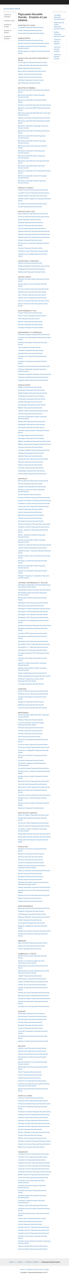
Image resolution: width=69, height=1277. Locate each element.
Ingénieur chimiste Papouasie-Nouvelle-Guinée (33, 1041)
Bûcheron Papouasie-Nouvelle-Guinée (30, 857)
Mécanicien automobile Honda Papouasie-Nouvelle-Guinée (31, 152)
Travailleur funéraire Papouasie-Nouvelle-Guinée (33, 527)
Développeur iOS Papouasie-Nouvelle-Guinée (33, 611)
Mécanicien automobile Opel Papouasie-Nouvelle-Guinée (34, 122)
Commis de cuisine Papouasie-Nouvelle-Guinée (33, 506)
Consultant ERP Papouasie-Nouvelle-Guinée (32, 633)
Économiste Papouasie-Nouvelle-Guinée (31, 33)
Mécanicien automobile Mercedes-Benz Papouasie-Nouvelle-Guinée (34, 114)
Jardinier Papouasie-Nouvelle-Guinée (30, 74)
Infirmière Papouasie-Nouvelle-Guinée (30, 414)
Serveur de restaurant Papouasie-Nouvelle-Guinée (34, 524)
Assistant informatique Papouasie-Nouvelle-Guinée (34, 625)
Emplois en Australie (7, 37)
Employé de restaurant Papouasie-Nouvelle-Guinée (34, 500)
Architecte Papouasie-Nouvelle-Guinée (30, 222)
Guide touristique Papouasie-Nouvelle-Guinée (32, 1249)
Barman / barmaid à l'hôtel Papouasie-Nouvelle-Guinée (33, 531)
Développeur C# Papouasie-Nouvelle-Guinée (32, 650)
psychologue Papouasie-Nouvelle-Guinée (31, 390)
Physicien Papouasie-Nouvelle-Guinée (30, 1028)
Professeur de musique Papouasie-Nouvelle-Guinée (32, 357)
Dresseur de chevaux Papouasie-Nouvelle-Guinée (34, 1144)
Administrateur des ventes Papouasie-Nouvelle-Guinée (33, 967)
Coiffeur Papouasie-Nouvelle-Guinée (30, 920)
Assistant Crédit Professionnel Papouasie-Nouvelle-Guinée (34, 200)
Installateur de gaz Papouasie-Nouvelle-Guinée (33, 251)
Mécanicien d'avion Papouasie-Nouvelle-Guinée (33, 781)
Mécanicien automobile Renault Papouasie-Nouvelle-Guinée (32, 137)
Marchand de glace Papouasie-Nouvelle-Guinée (33, 995)
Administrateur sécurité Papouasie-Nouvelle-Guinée (32, 1058)
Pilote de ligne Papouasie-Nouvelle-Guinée (32, 1218)
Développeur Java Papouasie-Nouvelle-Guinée (33, 641)
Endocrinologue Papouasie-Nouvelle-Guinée (32, 474)
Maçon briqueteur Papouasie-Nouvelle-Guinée (33, 214)
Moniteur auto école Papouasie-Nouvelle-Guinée (33, 1175)
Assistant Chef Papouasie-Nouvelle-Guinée (32, 487)
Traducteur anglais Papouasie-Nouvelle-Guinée (33, 377)
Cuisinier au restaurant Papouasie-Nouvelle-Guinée (34, 545)
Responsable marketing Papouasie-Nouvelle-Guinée (32, 819)
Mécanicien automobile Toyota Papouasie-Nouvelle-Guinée (31, 96)
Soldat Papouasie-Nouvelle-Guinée (29, 1078)
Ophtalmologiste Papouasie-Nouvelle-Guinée (32, 393)
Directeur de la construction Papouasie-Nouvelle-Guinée (33, 244)
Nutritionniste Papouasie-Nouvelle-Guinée (31, 421)
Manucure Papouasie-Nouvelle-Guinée (30, 462)
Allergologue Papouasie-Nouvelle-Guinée (31, 471)
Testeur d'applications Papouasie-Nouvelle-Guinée (34, 676)
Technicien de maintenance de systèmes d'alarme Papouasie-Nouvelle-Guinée (34, 1085)
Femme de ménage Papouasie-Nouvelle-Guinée (33, 768)
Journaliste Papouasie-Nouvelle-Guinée (31, 684)
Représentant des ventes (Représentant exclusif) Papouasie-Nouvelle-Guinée (33, 972)
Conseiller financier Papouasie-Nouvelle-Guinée (33, 193)
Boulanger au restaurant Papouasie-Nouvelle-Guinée (32, 562)
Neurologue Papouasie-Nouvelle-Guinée (31, 438)
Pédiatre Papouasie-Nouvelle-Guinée (30, 387)
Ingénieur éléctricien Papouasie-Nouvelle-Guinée (34, 231)
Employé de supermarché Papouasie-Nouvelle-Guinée (33, 1002)
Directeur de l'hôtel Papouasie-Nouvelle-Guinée (33, 823)
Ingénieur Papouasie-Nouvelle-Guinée (30, 225)
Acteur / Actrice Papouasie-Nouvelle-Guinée (32, 316)
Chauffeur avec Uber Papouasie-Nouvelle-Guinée (34, 1166)
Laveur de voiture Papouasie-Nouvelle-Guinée (33, 744)
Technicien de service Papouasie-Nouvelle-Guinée (34, 795)
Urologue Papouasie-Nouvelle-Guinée (30, 447)
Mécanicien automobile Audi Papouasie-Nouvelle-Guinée (34, 91)
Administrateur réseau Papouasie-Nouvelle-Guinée (34, 590)
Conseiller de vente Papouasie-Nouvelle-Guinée (33, 1006)
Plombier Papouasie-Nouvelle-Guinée (30, 731)
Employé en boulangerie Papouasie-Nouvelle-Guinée (33, 572)
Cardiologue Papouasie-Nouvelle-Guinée (31, 396)
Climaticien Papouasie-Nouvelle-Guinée (31, 760)
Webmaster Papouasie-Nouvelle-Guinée (31, 606)
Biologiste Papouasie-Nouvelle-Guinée (30, 1025)
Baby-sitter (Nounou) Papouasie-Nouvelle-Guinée (34, 908)
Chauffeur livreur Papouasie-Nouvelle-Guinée (32, 1157)
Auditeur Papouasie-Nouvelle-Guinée (30, 30)
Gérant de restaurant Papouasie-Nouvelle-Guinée (34, 826)
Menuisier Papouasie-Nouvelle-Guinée (30, 860)
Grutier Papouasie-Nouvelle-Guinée (29, 219)
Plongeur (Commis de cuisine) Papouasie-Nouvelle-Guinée (31, 491)
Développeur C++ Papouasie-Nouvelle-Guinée (33, 647)
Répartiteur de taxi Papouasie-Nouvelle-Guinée (33, 694)
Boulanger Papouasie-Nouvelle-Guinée (30, 876)
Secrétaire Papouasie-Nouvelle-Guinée (30, 40)
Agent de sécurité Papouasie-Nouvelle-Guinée (33, 1054)
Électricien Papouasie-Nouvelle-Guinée (30, 728)
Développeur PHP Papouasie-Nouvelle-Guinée (33, 617)
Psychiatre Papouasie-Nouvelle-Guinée (30, 468)
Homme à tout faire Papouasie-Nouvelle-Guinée (33, 289)
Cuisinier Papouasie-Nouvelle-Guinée (30, 484)
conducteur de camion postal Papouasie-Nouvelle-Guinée (34, 1209)
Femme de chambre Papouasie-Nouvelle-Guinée (33, 747)
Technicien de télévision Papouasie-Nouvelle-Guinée (32, 756)
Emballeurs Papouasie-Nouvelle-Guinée (31, 702)
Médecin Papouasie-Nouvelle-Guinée (30, 408)
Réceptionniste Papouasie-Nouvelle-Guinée (32, 292)
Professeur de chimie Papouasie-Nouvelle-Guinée (34, 366)
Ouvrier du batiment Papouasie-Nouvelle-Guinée (33, 217)
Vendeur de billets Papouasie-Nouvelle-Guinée (33, 982)
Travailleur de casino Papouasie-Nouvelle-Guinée (34, 503)
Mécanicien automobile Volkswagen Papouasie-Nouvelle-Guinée (33, 127)
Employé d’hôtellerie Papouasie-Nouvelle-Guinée (34, 497)
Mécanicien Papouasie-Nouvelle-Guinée (31, 854)
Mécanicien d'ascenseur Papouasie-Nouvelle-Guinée (32, 791)
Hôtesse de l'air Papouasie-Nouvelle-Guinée (32, 298)
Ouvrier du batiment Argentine (57, 41)
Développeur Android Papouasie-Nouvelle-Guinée (34, 609)
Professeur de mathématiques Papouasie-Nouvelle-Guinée (34, 338)
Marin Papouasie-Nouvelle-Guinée (29, 83)
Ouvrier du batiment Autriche (57, 57)
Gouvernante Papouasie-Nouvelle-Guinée (31, 946)
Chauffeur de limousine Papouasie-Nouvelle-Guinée (32, 1191)
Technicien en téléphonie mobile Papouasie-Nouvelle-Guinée (32, 764)
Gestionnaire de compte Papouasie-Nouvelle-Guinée (32, 957)
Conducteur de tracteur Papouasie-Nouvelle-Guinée (34, 1172)
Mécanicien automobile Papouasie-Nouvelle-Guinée (32, 101)
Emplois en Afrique (7, 31)
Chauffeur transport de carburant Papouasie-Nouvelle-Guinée (32, 1196)
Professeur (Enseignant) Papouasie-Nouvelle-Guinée (32, 343)
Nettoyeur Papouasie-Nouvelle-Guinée (30, 720)
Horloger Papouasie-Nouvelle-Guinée (30, 901)
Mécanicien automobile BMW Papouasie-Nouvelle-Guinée (34, 109)
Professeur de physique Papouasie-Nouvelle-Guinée (32, 362)
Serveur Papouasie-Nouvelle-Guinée (30, 512)
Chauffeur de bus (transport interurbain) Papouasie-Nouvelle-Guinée (34, 1242)
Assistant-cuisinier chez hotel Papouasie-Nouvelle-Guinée (34, 557)
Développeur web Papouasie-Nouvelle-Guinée (33, 603)
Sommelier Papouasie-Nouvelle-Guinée (30, 521)
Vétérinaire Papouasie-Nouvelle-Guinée (30, 80)
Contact (46, 1269)
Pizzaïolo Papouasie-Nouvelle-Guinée (30, 509)
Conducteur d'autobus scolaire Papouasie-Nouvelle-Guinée (31, 1201)
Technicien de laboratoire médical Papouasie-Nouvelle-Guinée (32, 418)
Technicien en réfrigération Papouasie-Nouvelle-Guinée (33, 751)
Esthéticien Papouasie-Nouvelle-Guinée (31, 911)
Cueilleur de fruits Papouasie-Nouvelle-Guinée (33, 65)
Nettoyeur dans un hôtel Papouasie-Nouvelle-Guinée (32, 799)
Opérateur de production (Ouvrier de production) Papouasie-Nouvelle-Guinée (33, 883)
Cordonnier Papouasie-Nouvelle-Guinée (31, 863)
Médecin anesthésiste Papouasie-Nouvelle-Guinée (34, 441)
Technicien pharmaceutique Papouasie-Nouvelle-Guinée (34, 431)
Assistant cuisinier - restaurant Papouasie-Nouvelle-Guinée (34, 552)
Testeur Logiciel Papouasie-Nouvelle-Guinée (32, 673)
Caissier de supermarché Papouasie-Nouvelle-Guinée (33, 989)
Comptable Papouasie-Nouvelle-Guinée (31, 27)
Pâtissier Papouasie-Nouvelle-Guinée (30, 518)
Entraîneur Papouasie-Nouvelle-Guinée (30, 1098)
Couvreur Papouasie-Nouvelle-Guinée (30, 248)
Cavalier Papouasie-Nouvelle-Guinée (30, 1135)
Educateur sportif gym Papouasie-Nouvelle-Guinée (34, 1141)
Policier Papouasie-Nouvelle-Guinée (29, 1072)
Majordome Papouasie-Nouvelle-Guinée (31, 515)
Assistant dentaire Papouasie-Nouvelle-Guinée (33, 459)
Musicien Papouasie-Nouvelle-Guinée (30, 322)
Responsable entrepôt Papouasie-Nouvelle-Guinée (34, 837)
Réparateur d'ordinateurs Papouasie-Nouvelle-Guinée (33, 629)
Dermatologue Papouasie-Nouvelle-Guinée (32, 405)
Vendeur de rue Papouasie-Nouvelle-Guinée (32, 985)
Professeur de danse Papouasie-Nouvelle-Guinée (34, 1123)
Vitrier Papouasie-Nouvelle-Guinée (29, 736)
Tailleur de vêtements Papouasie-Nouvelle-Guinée (34, 871)
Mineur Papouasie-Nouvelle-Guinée (29, 898)
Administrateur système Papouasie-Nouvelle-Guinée (32, 599)
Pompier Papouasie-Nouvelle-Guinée (30, 1075)
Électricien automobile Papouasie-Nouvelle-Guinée (34, 105)
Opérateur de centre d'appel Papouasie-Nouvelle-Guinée (34, 280)
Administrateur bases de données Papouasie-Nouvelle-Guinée (32, 594)
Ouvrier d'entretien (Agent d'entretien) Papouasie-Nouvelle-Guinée (33, 716)
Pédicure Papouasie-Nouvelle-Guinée (30, 465)
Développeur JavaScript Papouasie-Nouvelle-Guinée (32, 637)
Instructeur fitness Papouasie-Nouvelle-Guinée (33, 1101)
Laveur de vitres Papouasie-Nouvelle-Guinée (32, 784)
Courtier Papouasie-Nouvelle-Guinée (30, 207)
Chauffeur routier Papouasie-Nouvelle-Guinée (32, 1205)
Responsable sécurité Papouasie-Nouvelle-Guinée (34, 834)
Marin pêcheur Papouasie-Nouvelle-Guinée (32, 71)
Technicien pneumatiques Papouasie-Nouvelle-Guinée (33, 740)
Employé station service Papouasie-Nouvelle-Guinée (32, 285)
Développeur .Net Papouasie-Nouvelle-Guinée (33, 614)
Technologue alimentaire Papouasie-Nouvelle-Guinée (33, 1037)
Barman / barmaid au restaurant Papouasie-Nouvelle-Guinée (32, 536)
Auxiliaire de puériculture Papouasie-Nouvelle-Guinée (33, 935)
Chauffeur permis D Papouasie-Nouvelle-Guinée (33, 1230)
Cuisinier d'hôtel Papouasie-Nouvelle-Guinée (32, 548)
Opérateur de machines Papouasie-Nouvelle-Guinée (32, 850)
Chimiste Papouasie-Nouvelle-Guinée (30, 1022)
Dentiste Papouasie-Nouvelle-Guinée (30, 402)
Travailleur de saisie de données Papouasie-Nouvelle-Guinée (32, 47)
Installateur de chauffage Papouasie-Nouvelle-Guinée (33, 255)
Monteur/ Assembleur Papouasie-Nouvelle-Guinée (34, 887)
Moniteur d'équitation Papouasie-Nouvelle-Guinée (34, 1132)
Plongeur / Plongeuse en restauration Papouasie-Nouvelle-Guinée (33, 577)
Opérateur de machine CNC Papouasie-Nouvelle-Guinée (34, 891)
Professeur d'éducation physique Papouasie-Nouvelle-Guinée (32, 370)
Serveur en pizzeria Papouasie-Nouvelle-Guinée (33, 301)
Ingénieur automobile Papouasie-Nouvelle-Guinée (34, 118)
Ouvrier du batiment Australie (57, 49)
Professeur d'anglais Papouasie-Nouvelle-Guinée (34, 334)
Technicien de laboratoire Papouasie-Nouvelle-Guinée (33, 1032)
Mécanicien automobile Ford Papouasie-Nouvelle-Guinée (34, 132)
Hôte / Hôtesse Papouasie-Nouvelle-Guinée (32, 295)
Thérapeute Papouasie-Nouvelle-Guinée (31, 453)
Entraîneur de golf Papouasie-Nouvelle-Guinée (33, 1117)
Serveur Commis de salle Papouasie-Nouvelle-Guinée (33, 305)
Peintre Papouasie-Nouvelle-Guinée (29, 949)
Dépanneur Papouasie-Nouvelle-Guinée (31, 808)
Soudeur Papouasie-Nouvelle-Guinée (30, 240)
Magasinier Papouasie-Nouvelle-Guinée (31, 705)
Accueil (11, 1262)
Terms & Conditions (26, 1269)
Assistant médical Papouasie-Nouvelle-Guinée (33, 411)
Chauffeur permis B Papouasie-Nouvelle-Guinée (33, 1233)
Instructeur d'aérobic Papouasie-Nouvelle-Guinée (33, 1126)
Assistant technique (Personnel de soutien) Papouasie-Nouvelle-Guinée (31, 866)
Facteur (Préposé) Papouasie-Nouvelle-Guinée (33, 691)
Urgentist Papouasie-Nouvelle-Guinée (30, 456)
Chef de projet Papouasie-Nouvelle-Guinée (32, 228)
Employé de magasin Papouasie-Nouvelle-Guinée (34, 998)
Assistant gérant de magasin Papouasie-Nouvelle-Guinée (34, 52)
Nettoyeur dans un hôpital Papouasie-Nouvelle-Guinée (33, 777)
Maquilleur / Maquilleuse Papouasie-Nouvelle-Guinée (33, 927)
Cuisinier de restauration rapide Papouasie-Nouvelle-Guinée (32, 541)
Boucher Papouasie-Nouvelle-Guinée (30, 873)
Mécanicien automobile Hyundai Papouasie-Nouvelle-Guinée (32, 142)
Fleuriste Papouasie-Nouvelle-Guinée (30, 77)
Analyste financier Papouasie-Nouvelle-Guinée (33, 190)
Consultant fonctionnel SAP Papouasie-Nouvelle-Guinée (34, 654)
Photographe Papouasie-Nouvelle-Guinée (31, 269)
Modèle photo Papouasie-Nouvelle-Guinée (31, 272)
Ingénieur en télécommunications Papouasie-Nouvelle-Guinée (32, 664)
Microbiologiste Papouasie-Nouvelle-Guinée (32, 1019)
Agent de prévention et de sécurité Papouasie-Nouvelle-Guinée (32, 1063)
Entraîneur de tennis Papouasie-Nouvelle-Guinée (33, 1115)
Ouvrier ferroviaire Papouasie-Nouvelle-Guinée (33, 1177)
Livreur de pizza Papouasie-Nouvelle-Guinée (32, 708)
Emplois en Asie (9, 21)
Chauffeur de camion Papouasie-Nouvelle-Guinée (34, 1163)
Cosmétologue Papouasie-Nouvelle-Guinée (32, 914)
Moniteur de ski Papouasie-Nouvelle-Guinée (32, 1138)
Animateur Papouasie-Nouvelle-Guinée (30, 327)
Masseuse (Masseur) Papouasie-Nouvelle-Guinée (34, 917)
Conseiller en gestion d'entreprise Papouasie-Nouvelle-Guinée (32, 830)
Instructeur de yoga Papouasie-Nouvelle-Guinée (33, 1120)
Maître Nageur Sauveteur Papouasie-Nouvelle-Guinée (33, 1068)
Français (19, 1262)
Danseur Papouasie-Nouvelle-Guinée (30, 1129)
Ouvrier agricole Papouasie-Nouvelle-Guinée (32, 62)
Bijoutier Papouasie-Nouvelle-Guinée (30, 879)
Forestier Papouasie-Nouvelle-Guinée (30, 734)
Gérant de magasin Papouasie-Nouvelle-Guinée (33, 815)
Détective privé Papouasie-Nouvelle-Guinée (32, 1051)
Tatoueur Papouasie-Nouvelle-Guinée (30, 263)
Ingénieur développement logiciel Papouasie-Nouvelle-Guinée (32, 669)
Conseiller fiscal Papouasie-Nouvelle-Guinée (32, 204)
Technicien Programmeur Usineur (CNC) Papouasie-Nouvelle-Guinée (31, 680)
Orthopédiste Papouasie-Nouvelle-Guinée (31, 424)
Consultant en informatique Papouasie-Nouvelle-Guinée (33, 621)
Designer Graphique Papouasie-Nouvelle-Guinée (34, 266)
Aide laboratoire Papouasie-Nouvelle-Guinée (32, 1016)
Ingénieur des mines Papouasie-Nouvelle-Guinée (34, 895)
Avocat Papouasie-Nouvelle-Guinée (29, 494)
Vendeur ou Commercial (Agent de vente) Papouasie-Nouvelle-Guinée (31, 962)
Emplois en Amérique (7, 16)
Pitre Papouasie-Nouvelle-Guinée (29, 319)
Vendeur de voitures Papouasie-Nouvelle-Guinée (33, 993)
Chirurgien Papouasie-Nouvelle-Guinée (30, 435)
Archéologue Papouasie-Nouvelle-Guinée (31, 1013)
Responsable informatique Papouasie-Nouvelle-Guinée (33, 841)
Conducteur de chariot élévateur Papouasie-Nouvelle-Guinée (32, 1186)
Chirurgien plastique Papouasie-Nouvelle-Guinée (34, 450)
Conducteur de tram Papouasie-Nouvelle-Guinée (33, 1169)
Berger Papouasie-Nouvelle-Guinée (29, 68)
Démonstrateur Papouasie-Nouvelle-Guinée (32, 979)
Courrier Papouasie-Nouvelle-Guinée (30, 1224)
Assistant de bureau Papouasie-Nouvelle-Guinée (33, 43)
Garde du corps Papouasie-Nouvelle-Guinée (32, 1048)
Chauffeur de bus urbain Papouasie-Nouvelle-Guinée (32, 1237)
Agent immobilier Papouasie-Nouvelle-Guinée (32, 943)
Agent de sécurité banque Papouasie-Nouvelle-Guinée (33, 1090)
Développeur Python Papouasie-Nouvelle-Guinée (34, 644)
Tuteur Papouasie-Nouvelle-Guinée (29, 347)
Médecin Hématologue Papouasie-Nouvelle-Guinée (34, 444)
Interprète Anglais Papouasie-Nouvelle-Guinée (33, 380)
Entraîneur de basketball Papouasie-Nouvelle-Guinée (32, 1108)
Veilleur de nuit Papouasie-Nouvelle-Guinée (32, 1081)
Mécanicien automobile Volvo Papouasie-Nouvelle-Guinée (34, 172)
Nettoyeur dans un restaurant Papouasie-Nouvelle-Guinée (34, 772)
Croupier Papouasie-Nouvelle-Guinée (30, 313)
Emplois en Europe (7, 25)
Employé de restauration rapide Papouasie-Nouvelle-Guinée (32, 567)
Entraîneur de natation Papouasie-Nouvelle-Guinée (34, 1112)
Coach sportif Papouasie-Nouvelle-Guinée (31, 923)
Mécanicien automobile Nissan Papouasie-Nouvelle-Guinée (31, 157)
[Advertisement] (59, 91)
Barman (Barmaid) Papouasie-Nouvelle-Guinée (33, 481)
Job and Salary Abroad (12, 8)
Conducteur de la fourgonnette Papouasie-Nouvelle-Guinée (31, 1181)
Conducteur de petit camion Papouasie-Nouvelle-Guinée (33, 1214)
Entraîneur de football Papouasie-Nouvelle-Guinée (34, 1104)
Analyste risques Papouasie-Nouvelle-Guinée (32, 196)
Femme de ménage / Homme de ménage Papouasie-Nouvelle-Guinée (31, 724)
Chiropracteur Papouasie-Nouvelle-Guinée (31, 399)
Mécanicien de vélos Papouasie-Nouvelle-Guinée (34, 787)
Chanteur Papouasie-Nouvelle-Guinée (30, 324)
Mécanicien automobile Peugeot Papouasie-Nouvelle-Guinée (32, 182)
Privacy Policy (38, 1269)
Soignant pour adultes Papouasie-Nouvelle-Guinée (34, 931)
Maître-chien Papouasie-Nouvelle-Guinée (31, 1147)
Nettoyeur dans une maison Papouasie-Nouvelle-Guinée (33, 804)
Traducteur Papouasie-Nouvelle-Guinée (30, 350)
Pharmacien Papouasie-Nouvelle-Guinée (31, 427)
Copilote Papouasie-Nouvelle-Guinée (30, 1221)
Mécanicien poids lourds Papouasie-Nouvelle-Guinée (32, 147)
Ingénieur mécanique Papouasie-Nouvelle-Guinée (34, 234)
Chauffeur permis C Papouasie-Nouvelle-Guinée (33, 1227)
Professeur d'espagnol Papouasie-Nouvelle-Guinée (34, 374)
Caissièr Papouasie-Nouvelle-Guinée (30, 976)
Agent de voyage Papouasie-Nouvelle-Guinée (32, 1246)
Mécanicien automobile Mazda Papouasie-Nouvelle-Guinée (31, 167)
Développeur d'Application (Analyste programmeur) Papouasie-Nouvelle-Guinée (34, 586)
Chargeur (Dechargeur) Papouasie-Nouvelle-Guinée (32, 698)
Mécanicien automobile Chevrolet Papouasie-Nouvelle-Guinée (32, 177)
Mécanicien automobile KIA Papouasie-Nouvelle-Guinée (33, 162)
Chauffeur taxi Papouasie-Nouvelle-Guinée (32, 1160)
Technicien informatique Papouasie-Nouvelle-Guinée (32, 659)
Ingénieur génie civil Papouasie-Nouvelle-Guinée (33, 237)
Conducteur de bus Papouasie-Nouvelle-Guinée (33, 1154)
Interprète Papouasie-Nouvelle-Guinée (30, 353)
